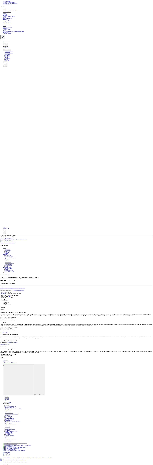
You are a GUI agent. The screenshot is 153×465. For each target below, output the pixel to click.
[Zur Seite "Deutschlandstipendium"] (9, 446)
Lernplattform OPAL (9, 433)
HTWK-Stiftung (8, 441)
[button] (5, 45)
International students (9, 53)
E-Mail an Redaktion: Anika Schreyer (10, 362)
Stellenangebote (8, 425)
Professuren (7, 251)
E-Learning (7, 430)
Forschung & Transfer (7, 267)
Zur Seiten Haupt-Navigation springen (10, 3)
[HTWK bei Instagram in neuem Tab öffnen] (6, 452)
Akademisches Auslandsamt (10, 424)
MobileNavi (6, 463)
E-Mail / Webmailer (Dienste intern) (12, 414)
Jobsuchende (7, 54)
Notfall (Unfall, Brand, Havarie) (11, 407)
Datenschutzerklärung (12, 459)
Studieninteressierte (9, 50)
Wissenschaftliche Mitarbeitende (6, 240)
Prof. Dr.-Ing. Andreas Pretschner (18, 290)
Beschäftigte (7, 55)
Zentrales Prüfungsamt (9, 419)
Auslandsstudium (8, 264)
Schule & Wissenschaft (9, 271)
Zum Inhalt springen (7, 1)
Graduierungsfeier (8, 265)
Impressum (6, 459)
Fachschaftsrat (8, 262)
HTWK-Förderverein (9, 439)
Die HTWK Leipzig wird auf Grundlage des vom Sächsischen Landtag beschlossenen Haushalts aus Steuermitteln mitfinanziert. (28, 457)
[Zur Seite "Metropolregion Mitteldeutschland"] (11, 448)
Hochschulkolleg (8, 423)
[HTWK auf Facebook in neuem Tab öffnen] (6, 454)
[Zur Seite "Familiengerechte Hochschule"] (10, 444)
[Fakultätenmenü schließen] (2, 37)
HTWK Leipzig (6, 47)
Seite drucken (5, 360)
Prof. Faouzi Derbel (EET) (12, 342)
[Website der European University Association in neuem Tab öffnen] (15, 443)
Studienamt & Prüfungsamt (10, 257)
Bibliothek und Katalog (9, 418)
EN (3, 229)
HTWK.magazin (8, 416)
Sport (6, 422)
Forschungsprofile (8, 268)
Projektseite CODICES (4, 344)
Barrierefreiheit (19, 459)
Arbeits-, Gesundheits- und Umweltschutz (13, 408)
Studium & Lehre (6, 254)
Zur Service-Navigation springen (9, 2)
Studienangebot (8, 255)
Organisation (7, 249)
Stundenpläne (7, 410)
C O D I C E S (4, 332)
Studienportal (7, 434)
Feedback (7, 60)
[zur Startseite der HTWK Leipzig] (7, 241)
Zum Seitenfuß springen (7, 4)
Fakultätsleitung (8, 250)
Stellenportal (7, 427)
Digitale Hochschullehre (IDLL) (11, 431)
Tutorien (6, 260)
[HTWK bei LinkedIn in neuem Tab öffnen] (6, 453)
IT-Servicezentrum (8, 420)
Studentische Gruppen (9, 263)
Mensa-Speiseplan (8, 409)
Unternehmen (7, 58)
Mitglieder (7, 252)
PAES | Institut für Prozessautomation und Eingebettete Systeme (12, 288)
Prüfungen (7, 411)
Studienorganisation (9, 256)
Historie (4, 272)
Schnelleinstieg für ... (7, 49)
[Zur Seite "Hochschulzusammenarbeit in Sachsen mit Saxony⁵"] (9, 449)
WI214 (9, 296)
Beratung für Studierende (10, 429)
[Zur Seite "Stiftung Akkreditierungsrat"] (14, 450)
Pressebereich (7, 415)
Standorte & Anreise (9, 413)
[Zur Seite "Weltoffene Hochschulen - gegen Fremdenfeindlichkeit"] (15, 447)
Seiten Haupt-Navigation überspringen (7, 242)
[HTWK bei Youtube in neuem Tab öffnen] (6, 455)
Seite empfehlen (6, 361)
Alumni (6, 57)
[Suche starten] (13, 236)
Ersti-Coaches (8, 259)
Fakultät (4, 248)
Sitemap (23, 459)
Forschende (7, 56)
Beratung (7, 258)
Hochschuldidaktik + (9, 432)
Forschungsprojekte (9, 270)
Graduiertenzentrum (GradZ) (10, 438)
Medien (6, 59)
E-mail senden (3, 293)
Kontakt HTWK (6, 228)
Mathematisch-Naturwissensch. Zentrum (12, 421)
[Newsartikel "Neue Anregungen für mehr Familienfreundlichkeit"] (17, 445)
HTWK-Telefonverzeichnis (10, 406)
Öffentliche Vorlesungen (9, 435)
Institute (6, 253)
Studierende (7, 52)
